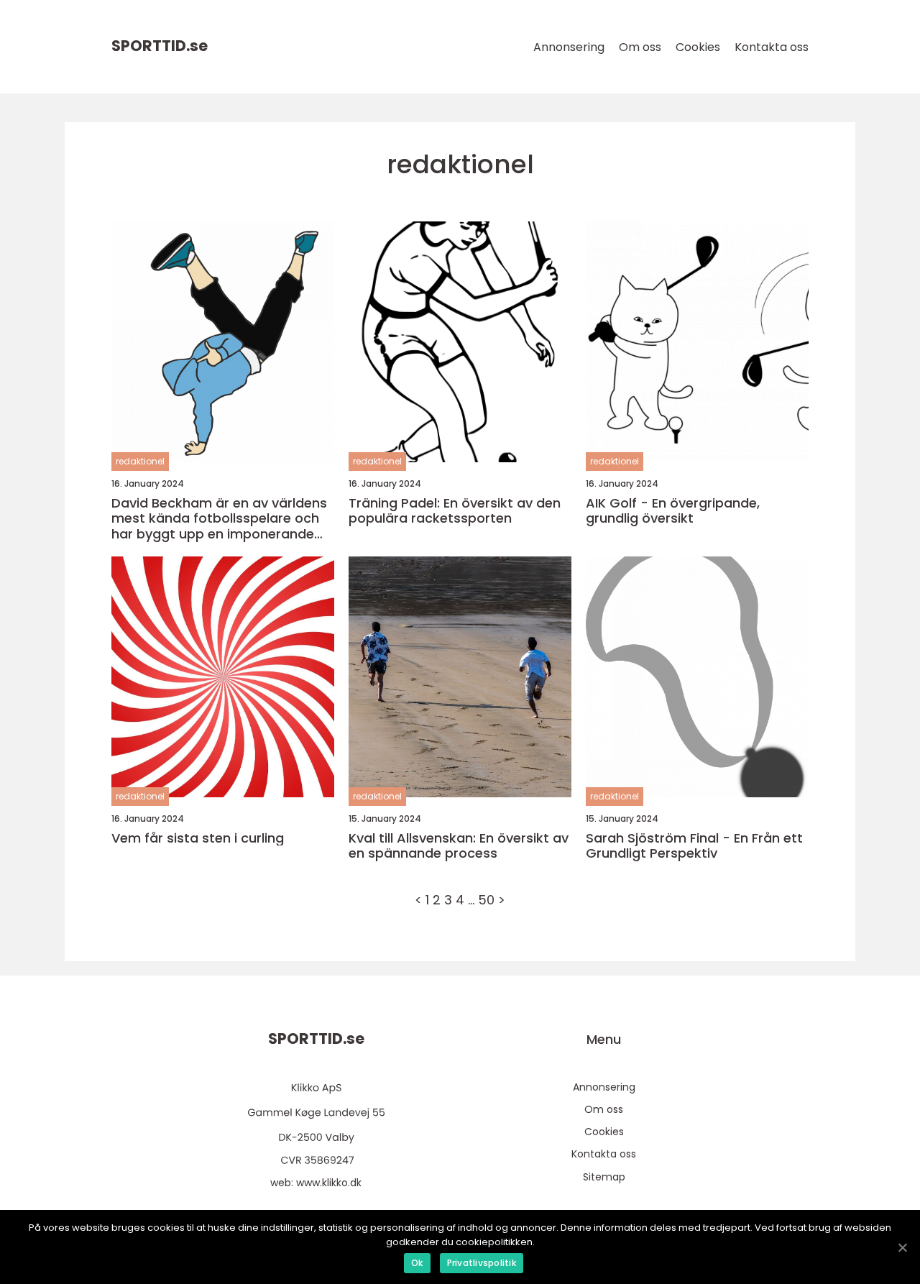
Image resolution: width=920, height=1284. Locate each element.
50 (486, 900)
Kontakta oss (772, 47)
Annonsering (568, 47)
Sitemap (604, 1177)
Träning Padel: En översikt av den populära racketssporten (455, 510)
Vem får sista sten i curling (197, 838)
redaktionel (140, 461)
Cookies (698, 47)
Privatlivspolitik (481, 1263)
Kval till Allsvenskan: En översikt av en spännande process (459, 845)
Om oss (640, 47)
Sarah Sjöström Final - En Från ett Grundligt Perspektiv (694, 845)
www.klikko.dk (329, 1182)
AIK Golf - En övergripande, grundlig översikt (673, 510)
